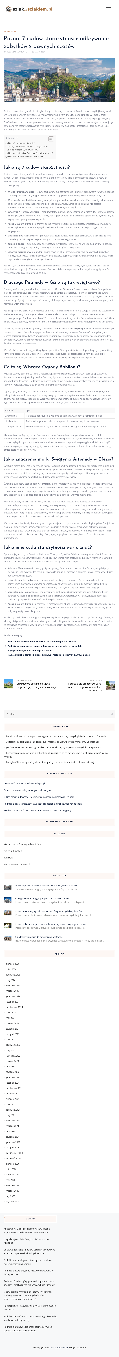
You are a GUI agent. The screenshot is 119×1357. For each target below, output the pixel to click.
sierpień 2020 (13, 1163)
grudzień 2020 (13, 1142)
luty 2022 (10, 1066)
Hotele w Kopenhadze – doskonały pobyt (24, 783)
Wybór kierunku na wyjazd (17, 864)
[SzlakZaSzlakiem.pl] (29, 9)
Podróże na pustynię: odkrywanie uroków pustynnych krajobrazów (48, 911)
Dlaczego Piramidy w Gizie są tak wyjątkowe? (27, 146)
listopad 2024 (13, 1001)
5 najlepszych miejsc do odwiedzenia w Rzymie (39, 936)
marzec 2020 (12, 1190)
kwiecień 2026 (13, 985)
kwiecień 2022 (13, 1055)
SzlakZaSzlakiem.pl (58, 1347)
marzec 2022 (12, 1061)
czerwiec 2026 (13, 974)
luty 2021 (10, 1131)
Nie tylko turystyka (13, 850)
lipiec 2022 (11, 1039)
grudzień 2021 (13, 1077)
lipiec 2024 (11, 1012)
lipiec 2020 (11, 1169)
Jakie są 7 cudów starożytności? (21, 143)
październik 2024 (14, 1007)
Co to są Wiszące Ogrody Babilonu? (23, 149)
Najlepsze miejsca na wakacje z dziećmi (30, 650)
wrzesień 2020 (13, 1158)
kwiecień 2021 (13, 1120)
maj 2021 (10, 1115)
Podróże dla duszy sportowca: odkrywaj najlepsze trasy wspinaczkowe (50, 924)
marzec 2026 (12, 990)
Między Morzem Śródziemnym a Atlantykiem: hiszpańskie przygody (37, 810)
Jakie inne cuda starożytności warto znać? (26, 156)
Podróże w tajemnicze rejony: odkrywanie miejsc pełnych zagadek (45, 645)
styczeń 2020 (12, 1201)
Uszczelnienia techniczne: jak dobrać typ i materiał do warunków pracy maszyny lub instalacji (52, 741)
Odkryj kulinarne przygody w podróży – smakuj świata (42, 898)
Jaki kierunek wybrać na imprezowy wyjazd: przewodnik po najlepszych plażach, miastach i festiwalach (57, 736)
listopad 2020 (13, 1147)
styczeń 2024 (12, 1028)
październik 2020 (14, 1152)
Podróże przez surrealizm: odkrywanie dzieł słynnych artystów (46, 885)
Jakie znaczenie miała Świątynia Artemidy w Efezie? (30, 153)
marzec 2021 (12, 1125)
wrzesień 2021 (13, 1093)
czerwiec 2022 (13, 1044)
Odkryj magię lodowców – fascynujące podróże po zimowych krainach (39, 796)
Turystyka (10, 31)
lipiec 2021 (11, 1104)
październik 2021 (14, 1088)
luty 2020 (10, 1196)
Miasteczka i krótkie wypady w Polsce (22, 844)
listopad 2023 (13, 1034)
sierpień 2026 (13, 963)
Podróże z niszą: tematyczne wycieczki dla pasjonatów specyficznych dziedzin (43, 803)
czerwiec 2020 (13, 1174)
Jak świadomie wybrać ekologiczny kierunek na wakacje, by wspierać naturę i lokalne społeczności (55, 747)
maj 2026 (10, 980)
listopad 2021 (13, 1082)
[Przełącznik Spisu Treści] (49, 139)
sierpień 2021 (13, 1098)
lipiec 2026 (11, 969)
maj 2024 (10, 1017)
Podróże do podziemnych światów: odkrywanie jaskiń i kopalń (42, 641)
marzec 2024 (12, 1023)
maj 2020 (10, 1179)
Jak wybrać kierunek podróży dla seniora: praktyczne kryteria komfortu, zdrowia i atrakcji (50, 762)
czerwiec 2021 (13, 1109)
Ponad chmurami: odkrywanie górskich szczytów (28, 790)
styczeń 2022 (12, 1071)
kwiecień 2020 (13, 1185)
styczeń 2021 (12, 1136)
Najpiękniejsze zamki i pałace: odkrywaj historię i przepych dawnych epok (49, 654)
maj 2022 (10, 1050)
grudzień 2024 (13, 996)
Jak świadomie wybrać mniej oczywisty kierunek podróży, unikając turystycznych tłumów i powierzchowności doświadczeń (27, 1295)
